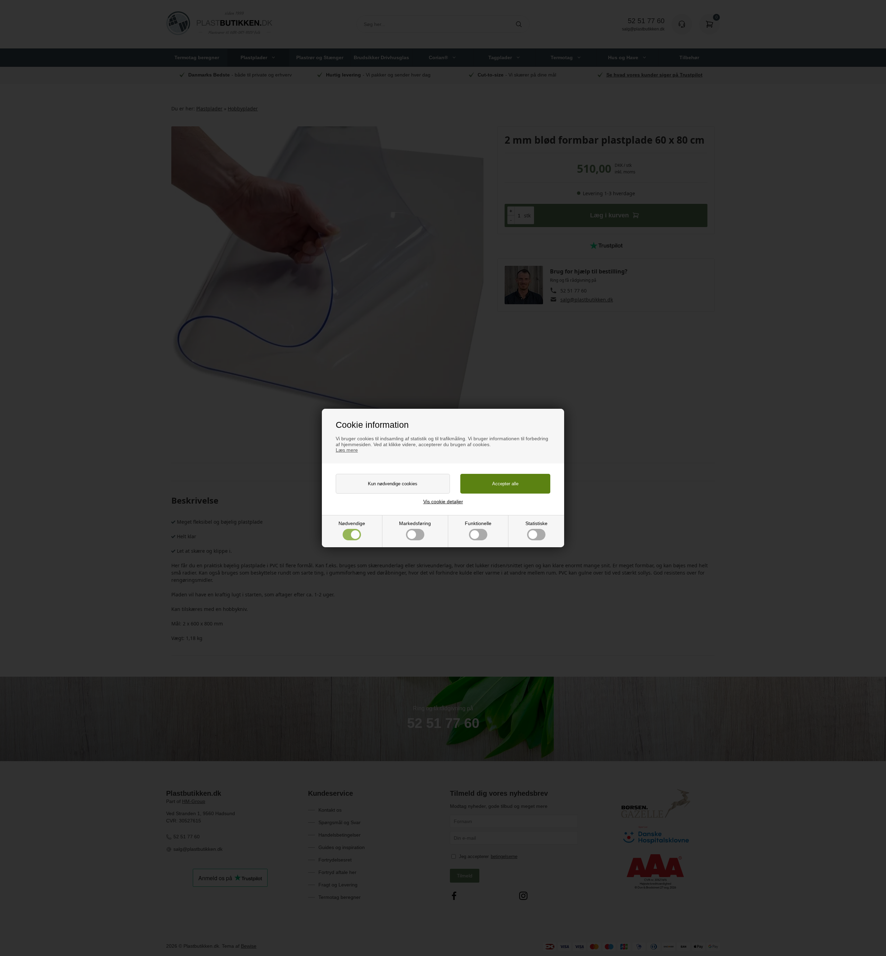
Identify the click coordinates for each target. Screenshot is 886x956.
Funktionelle (478, 523)
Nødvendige (351, 523)
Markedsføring (415, 523)
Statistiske (536, 523)
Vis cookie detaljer (443, 501)
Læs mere (347, 450)
